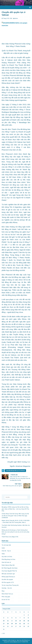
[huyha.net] (16, 4)
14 (20, 620)
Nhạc (3, 591)
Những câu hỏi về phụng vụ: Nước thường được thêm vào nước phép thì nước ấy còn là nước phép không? (15, 532)
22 (24, 623)
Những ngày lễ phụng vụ (8, 576)
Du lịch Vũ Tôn (6, 599)
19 (12, 623)
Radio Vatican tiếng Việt (8, 565)
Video (3, 553)
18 (8, 623)
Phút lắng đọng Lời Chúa (8, 559)
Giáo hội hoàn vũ (6, 562)
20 (16, 623)
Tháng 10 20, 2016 (7, 18)
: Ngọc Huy (18, 640)
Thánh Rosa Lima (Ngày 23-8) (10, 536)
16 (28, 620)
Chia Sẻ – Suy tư (6, 550)
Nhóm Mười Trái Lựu (7, 593)
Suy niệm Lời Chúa (7, 556)
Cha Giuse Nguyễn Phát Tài (9, 571)
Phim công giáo (6, 596)
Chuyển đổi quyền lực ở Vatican (15, 470)
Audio (3, 548)
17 (3, 623)
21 (20, 623)
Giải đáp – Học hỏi (7, 588)
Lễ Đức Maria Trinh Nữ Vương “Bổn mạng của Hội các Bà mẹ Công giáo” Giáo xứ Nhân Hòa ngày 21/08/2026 (15, 515)
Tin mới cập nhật (6, 545)
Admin (16, 18)
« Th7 (3, 633)
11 (8, 620)
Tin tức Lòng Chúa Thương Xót (10, 585)
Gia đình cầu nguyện (7, 579)
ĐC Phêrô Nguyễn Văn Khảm (9, 568)
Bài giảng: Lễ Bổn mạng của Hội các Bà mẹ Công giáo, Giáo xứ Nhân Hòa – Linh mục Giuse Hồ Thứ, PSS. (15, 509)
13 (16, 620)
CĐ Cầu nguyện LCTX (8, 582)
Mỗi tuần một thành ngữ (8, 573)
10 (3, 620)
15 (24, 620)
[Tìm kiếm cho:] (16, 497)
